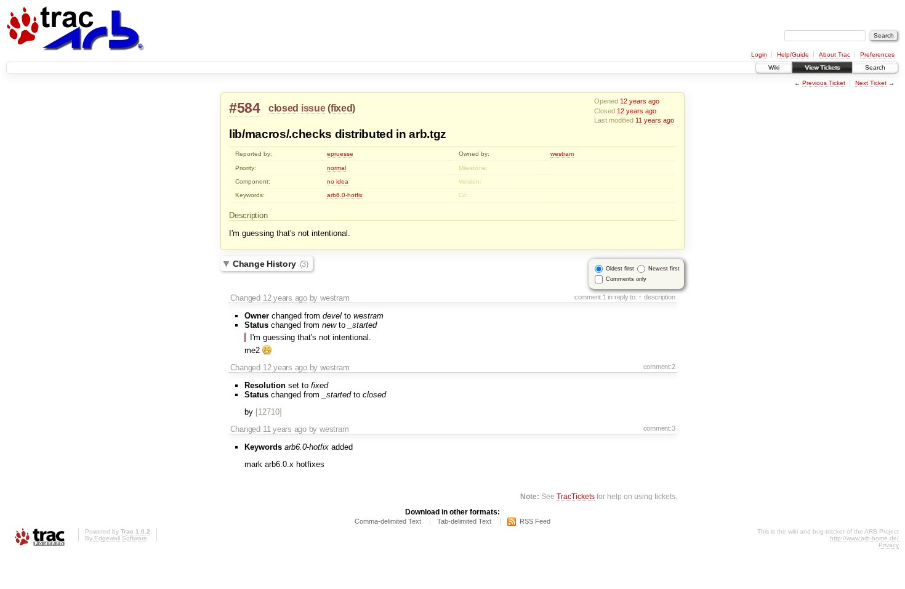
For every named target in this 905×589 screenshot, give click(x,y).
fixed (342, 108)
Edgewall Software (120, 538)
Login (759, 54)
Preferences (877, 54)
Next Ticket (871, 82)
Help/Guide (793, 54)
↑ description (656, 297)
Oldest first (620, 269)
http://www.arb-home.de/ (864, 538)
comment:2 (659, 366)
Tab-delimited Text (464, 521)
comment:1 (590, 297)
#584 (244, 108)
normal (336, 168)
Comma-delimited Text (388, 521)
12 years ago (639, 101)
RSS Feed (535, 521)
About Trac (834, 54)
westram (562, 153)
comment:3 (659, 428)
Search (875, 67)
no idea (337, 181)
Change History (270, 264)
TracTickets (576, 496)
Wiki (773, 67)
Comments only (626, 279)
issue (313, 108)
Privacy (889, 545)
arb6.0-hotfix (345, 195)
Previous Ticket (823, 82)
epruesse (340, 153)
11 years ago (654, 120)
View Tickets (822, 67)
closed (283, 108)
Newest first (664, 269)
